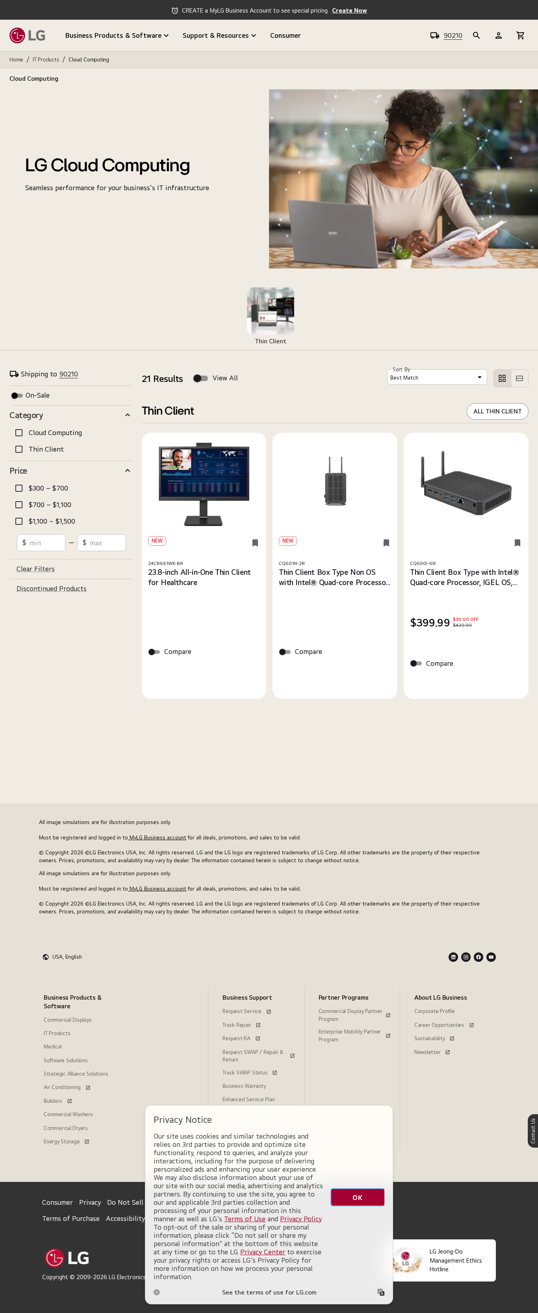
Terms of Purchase (71, 1218)
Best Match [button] (404, 377)
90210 (452, 35)
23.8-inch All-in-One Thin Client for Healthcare (199, 577)
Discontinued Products (52, 588)
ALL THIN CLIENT (497, 411)
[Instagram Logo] (466, 957)
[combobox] (437, 377)
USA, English (67, 957)
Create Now (349, 10)
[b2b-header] (476, 35)
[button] (70, 415)
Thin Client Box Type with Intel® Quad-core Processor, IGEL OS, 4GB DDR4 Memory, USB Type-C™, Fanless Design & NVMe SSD (465, 577)
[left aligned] (502, 378)
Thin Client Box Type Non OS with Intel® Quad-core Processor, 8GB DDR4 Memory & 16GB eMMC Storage (334, 577)
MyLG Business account (157, 837)
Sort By (401, 370)
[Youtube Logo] (491, 957)
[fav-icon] (255, 543)
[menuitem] (78, 1068)
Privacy (90, 1202)
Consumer (285, 35)
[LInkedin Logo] (453, 957)
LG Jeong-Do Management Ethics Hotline (456, 1260)
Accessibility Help (133, 1218)
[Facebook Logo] (478, 957)
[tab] (269, 317)
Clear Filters (36, 569)
